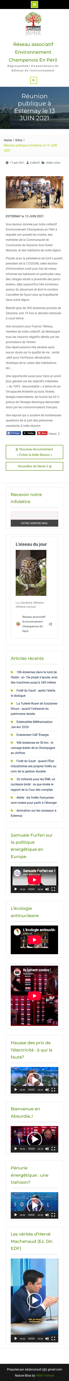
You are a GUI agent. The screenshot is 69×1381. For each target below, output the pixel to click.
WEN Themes (45, 1375)
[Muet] (47, 889)
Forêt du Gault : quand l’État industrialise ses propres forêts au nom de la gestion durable (33, 766)
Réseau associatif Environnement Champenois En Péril (33, 52)
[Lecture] (16, 889)
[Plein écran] (53, 889)
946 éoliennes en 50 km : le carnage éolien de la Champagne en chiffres (33, 748)
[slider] (31, 1090)
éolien (49, 162)
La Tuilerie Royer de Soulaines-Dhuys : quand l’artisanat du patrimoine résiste (34, 709)
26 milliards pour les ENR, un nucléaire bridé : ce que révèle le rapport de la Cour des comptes (33, 784)
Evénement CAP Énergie (32, 735)
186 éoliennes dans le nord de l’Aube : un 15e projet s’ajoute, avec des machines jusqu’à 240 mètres (34, 677)
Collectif (35, 162)
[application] (34, 879)
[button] (34, 1080)
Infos (57, 162)
